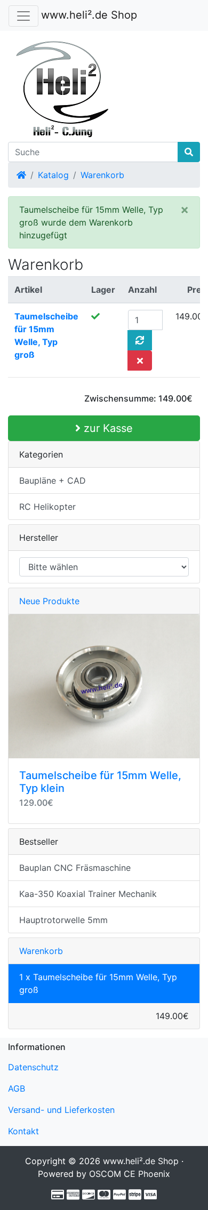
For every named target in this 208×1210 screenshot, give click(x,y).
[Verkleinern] (23, 16)
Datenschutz (33, 1067)
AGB (16, 1088)
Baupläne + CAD (52, 480)
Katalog (53, 175)
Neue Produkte (49, 601)
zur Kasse (107, 428)
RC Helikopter (47, 506)
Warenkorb (102, 175)
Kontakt (23, 1131)
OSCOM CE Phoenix (129, 1173)
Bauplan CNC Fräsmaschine (75, 867)
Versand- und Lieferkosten (61, 1109)
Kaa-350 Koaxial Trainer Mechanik (88, 893)
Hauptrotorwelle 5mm (63, 920)
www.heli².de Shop (89, 15)
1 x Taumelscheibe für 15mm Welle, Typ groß (98, 983)
